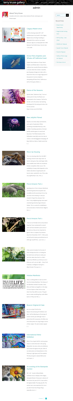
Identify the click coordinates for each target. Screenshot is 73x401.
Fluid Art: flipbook (61, 52)
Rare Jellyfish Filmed (34, 117)
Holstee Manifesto (33, 275)
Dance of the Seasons (35, 90)
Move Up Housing (33, 152)
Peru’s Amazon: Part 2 (34, 184)
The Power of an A (61, 62)
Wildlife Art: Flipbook (62, 44)
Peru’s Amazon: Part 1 (34, 218)
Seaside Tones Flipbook (62, 48)
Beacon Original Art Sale (35, 305)
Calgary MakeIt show (34, 29)
